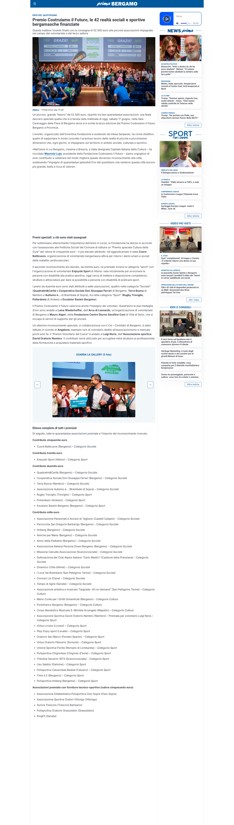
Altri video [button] (194, 299)
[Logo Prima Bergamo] (117, 3)
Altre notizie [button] (193, 125)
